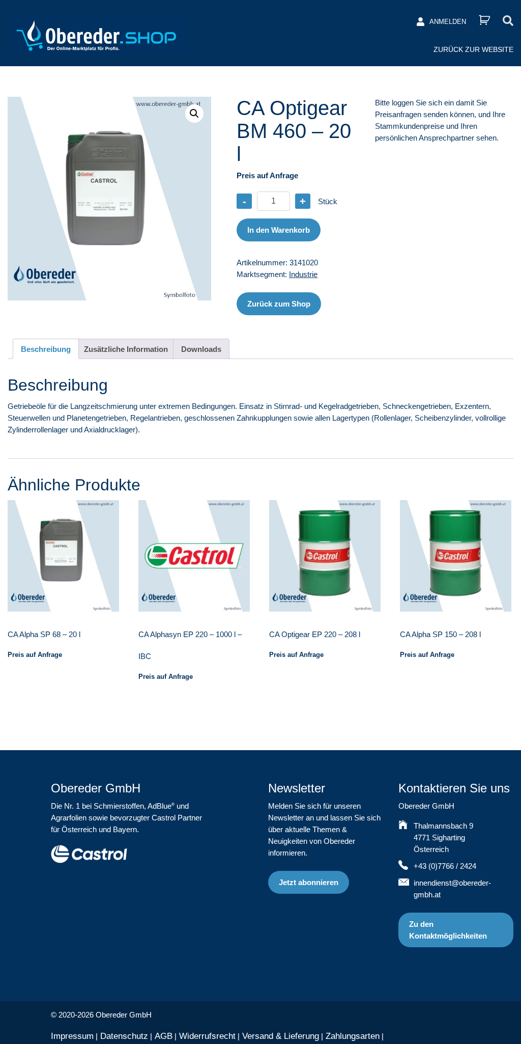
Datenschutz (124, 1036)
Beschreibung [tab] (46, 349)
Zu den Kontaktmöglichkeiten (448, 930)
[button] (194, 113)
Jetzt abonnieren (308, 882)
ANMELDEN (447, 21)
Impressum (72, 1036)
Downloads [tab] (201, 349)
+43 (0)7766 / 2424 (445, 866)
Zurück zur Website (473, 49)
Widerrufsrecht (207, 1036)
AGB (163, 1036)
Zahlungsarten (353, 1036)
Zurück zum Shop (278, 303)
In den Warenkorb (278, 230)
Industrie (303, 274)
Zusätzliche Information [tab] (126, 349)
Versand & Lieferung (280, 1036)
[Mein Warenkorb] (484, 20)
